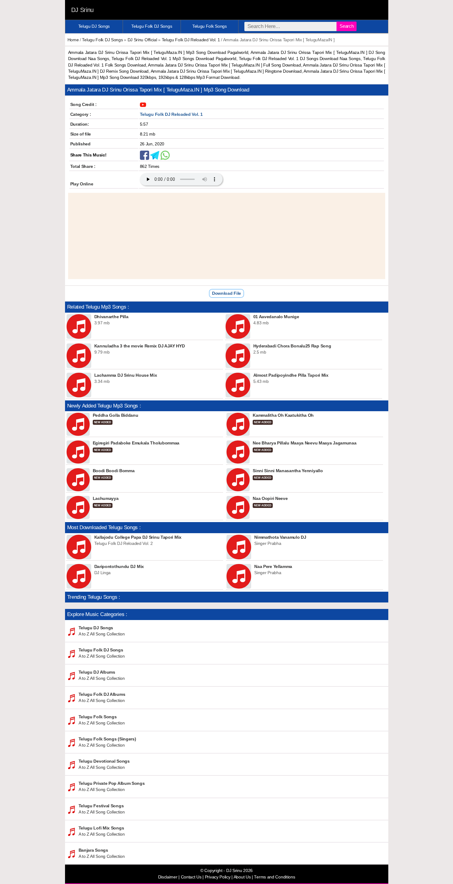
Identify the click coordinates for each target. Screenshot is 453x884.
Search (346, 26)
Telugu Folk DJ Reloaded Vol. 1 (191, 39)
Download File (226, 293)
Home (73, 39)
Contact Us (191, 877)
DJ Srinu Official (142, 39)
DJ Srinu (82, 9)
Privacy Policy (218, 877)
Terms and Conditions (274, 877)
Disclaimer (168, 877)
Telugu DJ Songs (94, 26)
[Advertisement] (226, 236)
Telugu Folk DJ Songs (151, 26)
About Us (242, 877)
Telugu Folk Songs (209, 26)
